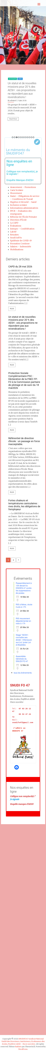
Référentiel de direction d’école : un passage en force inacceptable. (24, 441)
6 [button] (23, 137)
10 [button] (31, 137)
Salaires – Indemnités (20, 246)
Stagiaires (24, 86)
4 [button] (19, 137)
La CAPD (14, 223)
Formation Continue (20, 243)
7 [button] (25, 137)
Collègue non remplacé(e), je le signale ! (22, 172)
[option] (23, 106)
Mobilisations (16, 249)
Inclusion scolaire (18, 205)
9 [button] (29, 137)
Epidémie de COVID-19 (21, 240)
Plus (12, 309)
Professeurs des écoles (17, 82)
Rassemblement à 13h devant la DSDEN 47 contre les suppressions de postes (24, 588)
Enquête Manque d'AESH (20, 180)
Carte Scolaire (16, 190)
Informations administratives (24, 208)
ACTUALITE (12, 79)
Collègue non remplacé (21, 796)
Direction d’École (18, 220)
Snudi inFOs (16, 237)
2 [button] (14, 137)
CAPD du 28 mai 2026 (20, 266)
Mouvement (16, 193)
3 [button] (17, 137)
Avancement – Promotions (23, 187)
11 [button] (33, 137)
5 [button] (21, 137)
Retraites (14, 234)
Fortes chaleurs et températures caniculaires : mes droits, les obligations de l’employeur (24, 505)
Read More (13, 132)
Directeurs (22, 79)
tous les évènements (23, 672)
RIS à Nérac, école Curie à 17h (24, 605)
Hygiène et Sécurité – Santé (23, 202)
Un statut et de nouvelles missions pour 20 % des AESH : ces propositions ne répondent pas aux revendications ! (23, 322)
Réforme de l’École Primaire (23, 217)
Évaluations (15, 225)
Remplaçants (13, 86)
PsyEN (29, 82)
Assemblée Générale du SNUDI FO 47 (22, 659)
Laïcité (13, 231)
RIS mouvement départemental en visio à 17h (23, 621)
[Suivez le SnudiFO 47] (16, 767)
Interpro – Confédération (22, 228)
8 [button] (27, 137)
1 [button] (12, 137)
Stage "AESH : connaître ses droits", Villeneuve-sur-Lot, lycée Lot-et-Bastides (24, 639)
